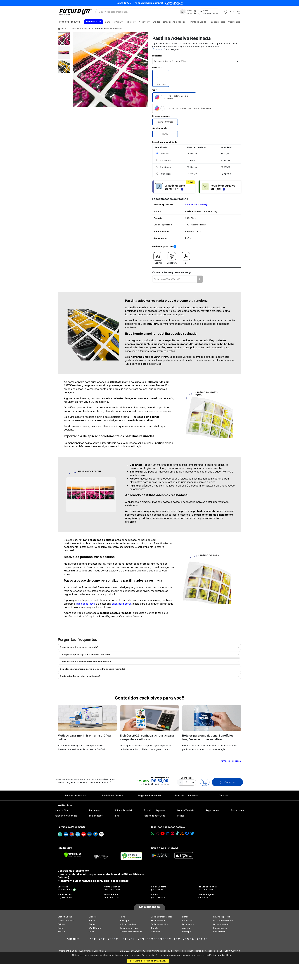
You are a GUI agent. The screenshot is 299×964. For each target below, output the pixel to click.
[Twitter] (192, 833)
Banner (92, 924)
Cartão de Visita (66, 920)
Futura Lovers (237, 810)
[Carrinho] (238, 12)
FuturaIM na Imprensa (186, 795)
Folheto (61, 924)
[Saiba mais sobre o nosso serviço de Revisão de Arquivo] (223, 189)
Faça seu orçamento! (187, 2)
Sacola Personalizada (161, 916)
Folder (61, 928)
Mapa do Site (61, 810)
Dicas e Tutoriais (185, 810)
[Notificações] (232, 12)
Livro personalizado (223, 920)
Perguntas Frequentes (149, 795)
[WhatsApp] (225, 12)
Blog (117, 815)
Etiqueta (93, 916)
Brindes (186, 916)
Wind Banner (95, 928)
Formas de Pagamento (71, 826)
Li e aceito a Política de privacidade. (148, 960)
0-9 (203, 939)
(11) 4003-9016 (65, 889)
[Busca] (182, 11)
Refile (165, 134)
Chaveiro (155, 931)
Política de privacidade (220, 955)
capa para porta (121, 603)
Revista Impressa (221, 916)
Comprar (229, 782)
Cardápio (186, 931)
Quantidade (186, 778)
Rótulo (92, 920)
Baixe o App (95, 810)
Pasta (122, 916)
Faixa (91, 931)
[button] (196, 49)
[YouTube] (162, 833)
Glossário (73, 938)
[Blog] (182, 833)
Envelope (124, 920)
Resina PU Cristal (165, 122)
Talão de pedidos (159, 924)
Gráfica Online (65, 916)
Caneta (154, 928)
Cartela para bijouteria (131, 931)
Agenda (186, 928)
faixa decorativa (85, 603)
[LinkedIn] (167, 833)
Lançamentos (220, 928)
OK (199, 279)
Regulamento (212, 810)
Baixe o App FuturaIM (164, 847)
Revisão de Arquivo (112, 795)
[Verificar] (72, 854)
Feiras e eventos (221, 924)
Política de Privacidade (66, 815)
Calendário (187, 920)
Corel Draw (172, 263)
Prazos (180, 815)
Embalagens (188, 924)
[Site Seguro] (101, 856)
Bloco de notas (158, 920)
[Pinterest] (172, 833)
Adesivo (61, 931)
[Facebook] (187, 833)
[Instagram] (157, 833)
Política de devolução (154, 815)
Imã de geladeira (128, 924)
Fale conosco (96, 815)
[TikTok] (177, 833)
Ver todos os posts (230, 761)
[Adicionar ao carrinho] (204, 782)
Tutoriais (223, 795)
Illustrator (158, 263)
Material (157, 55)
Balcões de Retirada (75, 795)
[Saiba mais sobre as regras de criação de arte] (181, 189)
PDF (186, 263)
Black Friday (219, 931)
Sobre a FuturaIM (123, 810)
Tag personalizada (129, 928)
